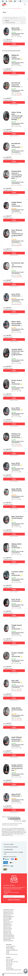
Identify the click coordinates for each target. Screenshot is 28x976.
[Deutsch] (11, 1)
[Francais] (9, 1)
